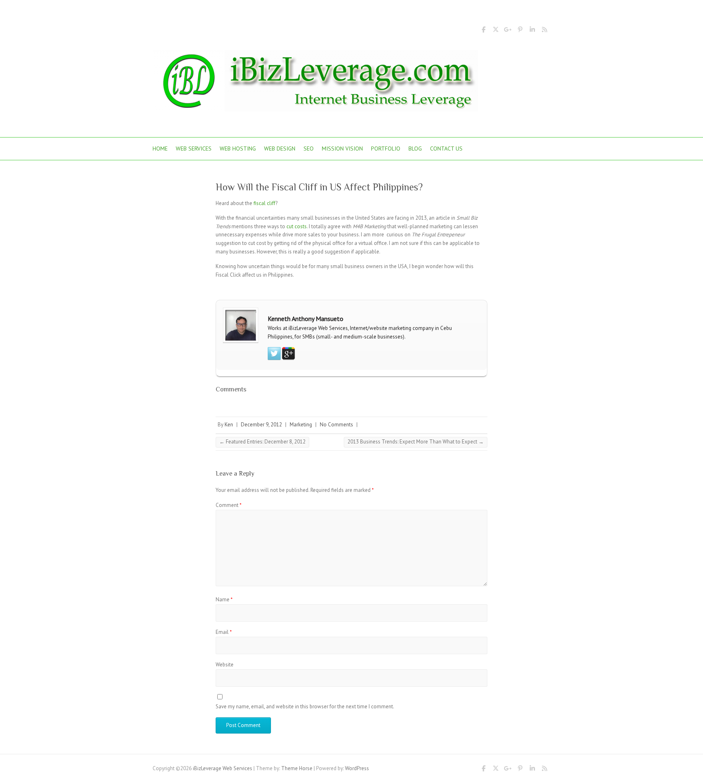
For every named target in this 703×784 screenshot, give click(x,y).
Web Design (279, 148)
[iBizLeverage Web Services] (315, 83)
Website (225, 664)
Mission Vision (342, 148)
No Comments (336, 424)
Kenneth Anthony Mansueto (305, 318)
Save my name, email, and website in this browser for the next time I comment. (305, 706)
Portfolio (385, 148)
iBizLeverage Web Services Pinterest (520, 31)
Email (224, 632)
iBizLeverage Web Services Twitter (495, 31)
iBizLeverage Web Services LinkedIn (532, 31)
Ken (229, 424)
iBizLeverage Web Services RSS (544, 31)
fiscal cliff (264, 203)
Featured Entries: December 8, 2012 (262, 441)
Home (160, 148)
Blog (415, 148)
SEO (308, 148)
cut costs (296, 226)
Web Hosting (238, 148)
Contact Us (446, 148)
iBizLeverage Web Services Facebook (483, 31)
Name (224, 599)
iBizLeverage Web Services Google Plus (508, 31)
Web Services (194, 148)
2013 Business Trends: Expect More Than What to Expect (415, 441)
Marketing (301, 424)
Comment (229, 505)
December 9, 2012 (261, 424)
